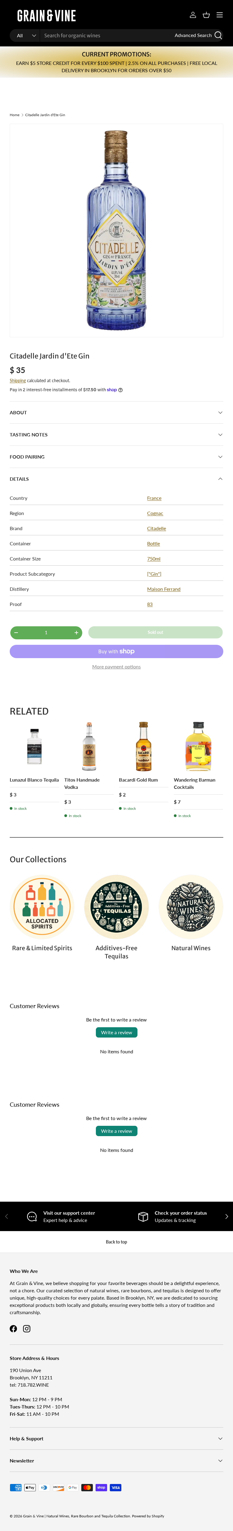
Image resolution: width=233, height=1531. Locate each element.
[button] (206, 15)
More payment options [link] (116, 666)
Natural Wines (191, 948)
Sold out (155, 632)
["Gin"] (154, 574)
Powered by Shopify (148, 1516)
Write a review (116, 1032)
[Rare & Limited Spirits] (42, 907)
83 (150, 604)
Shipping (18, 380)
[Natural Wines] (191, 907)
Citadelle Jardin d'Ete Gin (45, 115)
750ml (153, 558)
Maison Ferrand (164, 589)
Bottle (153, 543)
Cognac (155, 513)
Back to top (116, 1241)
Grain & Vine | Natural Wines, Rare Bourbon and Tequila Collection (76, 1516)
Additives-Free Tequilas (116, 952)
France (154, 498)
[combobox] (116, 35)
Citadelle (156, 528)
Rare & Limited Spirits (42, 948)
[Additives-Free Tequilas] (116, 907)
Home (14, 115)
